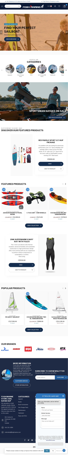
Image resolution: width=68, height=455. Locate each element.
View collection (33, 225)
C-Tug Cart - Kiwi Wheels (36, 213)
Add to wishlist (49, 169)
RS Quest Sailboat (12, 317)
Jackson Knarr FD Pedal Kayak (12, 213)
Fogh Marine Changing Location (51, 1)
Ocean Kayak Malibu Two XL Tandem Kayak (36, 318)
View (50, 164)
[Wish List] (59, 6)
